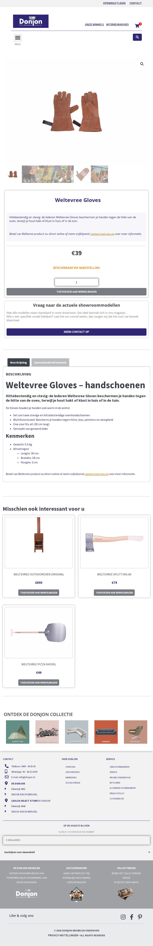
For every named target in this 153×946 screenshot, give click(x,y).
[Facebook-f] (131, 917)
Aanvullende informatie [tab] (50, 362)
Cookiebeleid (117, 798)
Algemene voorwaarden (123, 787)
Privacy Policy (117, 793)
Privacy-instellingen (63, 935)
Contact (135, 3)
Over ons (70, 766)
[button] (18, 38)
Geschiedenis (72, 772)
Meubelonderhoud (120, 777)
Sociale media (72, 782)
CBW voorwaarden (119, 766)
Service (113, 772)
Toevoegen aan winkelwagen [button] (38, 592)
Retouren (115, 782)
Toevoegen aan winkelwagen (77, 291)
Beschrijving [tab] (18, 362)
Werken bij (71, 777)
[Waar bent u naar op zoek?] (137, 37)
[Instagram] (123, 917)
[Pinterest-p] (140, 917)
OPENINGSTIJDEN (114, 3)
